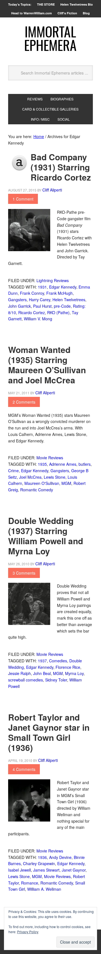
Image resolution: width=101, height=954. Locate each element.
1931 (42, 287)
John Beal (42, 673)
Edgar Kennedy (62, 287)
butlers (85, 464)
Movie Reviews (49, 457)
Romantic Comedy (36, 489)
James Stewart (46, 870)
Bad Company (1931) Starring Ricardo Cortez (61, 167)
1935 (42, 464)
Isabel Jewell (19, 870)
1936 (42, 857)
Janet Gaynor (74, 870)
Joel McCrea (30, 477)
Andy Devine (60, 857)
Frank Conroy (32, 293)
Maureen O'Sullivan (41, 483)
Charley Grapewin (39, 863)
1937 (42, 660)
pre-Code (62, 306)
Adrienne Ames (62, 464)
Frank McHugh (59, 293)
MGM (66, 483)
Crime (13, 470)
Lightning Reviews (52, 280)
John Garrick (19, 306)
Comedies (58, 660)
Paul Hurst (42, 306)
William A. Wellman (44, 889)
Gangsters (17, 299)
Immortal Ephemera (50, 38)
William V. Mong (38, 318)
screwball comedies (25, 680)
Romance (29, 883)
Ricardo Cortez (31, 312)
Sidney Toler (56, 680)
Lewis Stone (54, 477)
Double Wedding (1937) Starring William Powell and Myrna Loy (45, 535)
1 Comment (23, 199)
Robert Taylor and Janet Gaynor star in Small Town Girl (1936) (48, 732)
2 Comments (24, 402)
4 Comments (24, 769)
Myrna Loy (74, 673)
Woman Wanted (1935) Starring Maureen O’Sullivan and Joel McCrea (47, 364)
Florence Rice (68, 667)
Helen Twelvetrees (68, 299)
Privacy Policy (27, 931)
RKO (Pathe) (58, 312)
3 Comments (24, 573)
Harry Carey (39, 299)
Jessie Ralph (19, 673)
